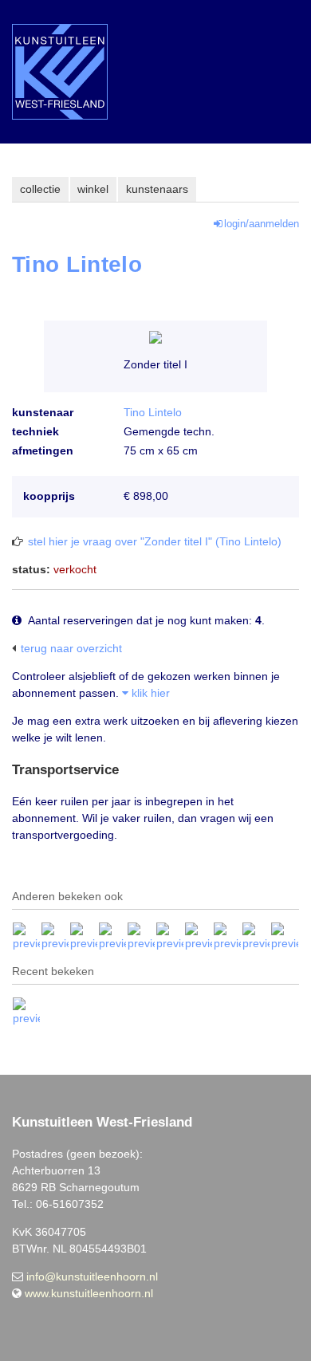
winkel (92, 189)
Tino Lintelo (153, 412)
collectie (40, 189)
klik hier (149, 692)
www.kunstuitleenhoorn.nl (89, 1293)
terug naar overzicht (71, 648)
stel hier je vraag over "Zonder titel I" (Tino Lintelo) (154, 541)
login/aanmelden (261, 224)
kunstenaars (157, 189)
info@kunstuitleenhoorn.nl (92, 1276)
